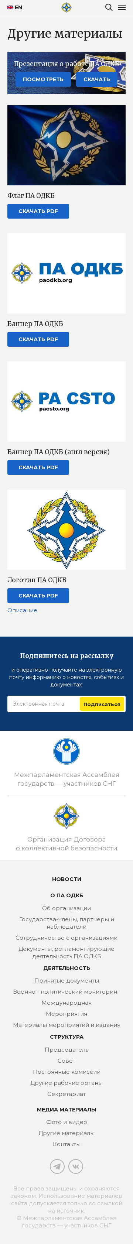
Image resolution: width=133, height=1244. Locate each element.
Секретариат (66, 1093)
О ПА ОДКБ (66, 895)
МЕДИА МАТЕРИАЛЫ (66, 1109)
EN (16, 7)
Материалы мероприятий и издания (66, 1024)
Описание (22, 610)
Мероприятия (66, 1013)
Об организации (66, 908)
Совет (66, 1060)
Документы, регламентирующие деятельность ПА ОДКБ (66, 952)
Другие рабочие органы (66, 1082)
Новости (66, 879)
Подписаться (101, 704)
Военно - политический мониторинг (66, 991)
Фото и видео (66, 1121)
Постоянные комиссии (66, 1071)
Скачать (96, 79)
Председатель (66, 1049)
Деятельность (66, 968)
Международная (66, 1002)
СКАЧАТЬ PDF (38, 211)
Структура (66, 1037)
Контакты (67, 1144)
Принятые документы (66, 980)
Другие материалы (66, 1133)
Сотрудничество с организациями (66, 937)
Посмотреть (43, 79)
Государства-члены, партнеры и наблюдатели (66, 923)
